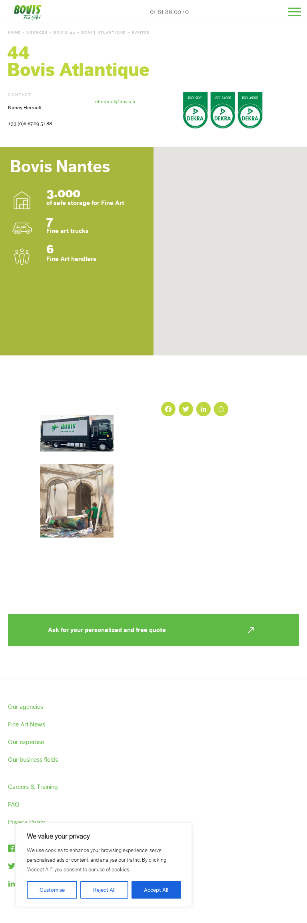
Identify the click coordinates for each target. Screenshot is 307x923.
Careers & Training (33, 787)
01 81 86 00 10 (169, 12)
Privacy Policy (26, 822)
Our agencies (25, 706)
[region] (104, 865)
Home (14, 32)
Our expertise (26, 742)
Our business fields (33, 759)
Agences (37, 32)
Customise (52, 890)
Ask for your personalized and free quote (107, 630)
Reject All (104, 890)
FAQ (14, 804)
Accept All (156, 890)
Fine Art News (26, 724)
